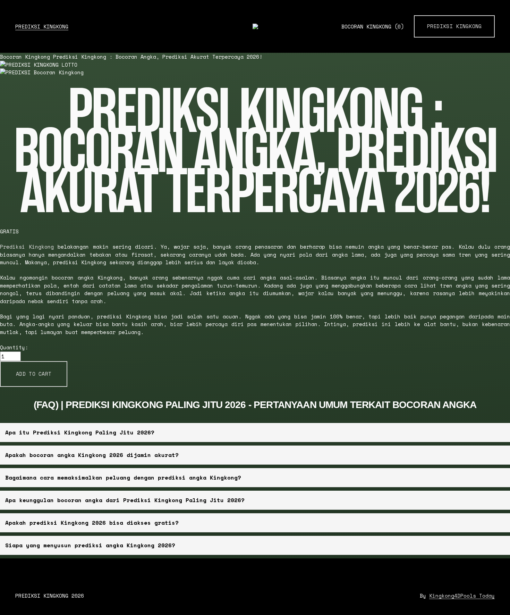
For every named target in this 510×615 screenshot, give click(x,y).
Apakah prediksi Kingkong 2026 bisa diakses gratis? (92, 522)
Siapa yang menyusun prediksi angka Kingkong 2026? (90, 545)
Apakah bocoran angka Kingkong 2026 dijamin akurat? (92, 455)
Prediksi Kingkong (454, 26)
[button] (33, 374)
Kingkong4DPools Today (462, 595)
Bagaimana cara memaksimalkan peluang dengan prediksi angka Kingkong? (123, 477)
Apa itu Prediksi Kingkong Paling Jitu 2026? (79, 432)
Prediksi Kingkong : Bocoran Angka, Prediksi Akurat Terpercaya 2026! (157, 56)
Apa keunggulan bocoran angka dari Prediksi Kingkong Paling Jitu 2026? (125, 500)
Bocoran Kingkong (372, 26)
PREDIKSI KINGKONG (41, 26)
